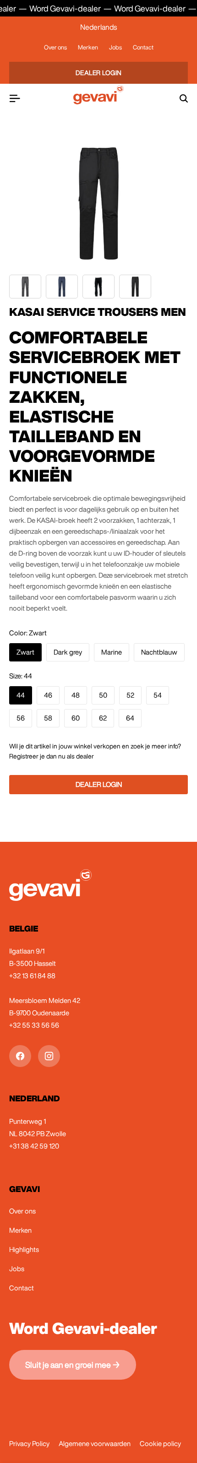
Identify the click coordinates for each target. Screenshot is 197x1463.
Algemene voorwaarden (95, 1443)
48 (75, 695)
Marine (111, 652)
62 (103, 718)
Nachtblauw (159, 652)
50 (103, 695)
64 (130, 718)
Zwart (25, 652)
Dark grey (68, 652)
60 (75, 718)
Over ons (55, 47)
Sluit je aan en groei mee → (72, 1364)
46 (48, 695)
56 (20, 718)
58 (48, 718)
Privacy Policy (29, 1443)
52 (130, 695)
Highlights (24, 1249)
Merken (88, 47)
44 (20, 695)
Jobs (115, 47)
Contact (143, 47)
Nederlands (98, 27)
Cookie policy (160, 1443)
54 (157, 695)
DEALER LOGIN (99, 73)
